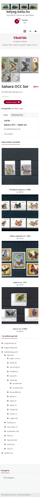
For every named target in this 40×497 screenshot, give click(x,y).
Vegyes (12, 418)
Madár (12, 396)
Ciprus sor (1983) (20, 329)
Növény (9, 444)
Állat (10, 45)
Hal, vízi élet (14, 367)
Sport (9, 449)
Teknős (12, 414)
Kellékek (7, 453)
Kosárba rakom (11, 102)
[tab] (5, 115)
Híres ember (11, 427)
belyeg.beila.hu (18, 11)
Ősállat (12, 410)
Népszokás (11, 440)
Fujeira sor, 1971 (20, 282)
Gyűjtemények (9, 343)
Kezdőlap (16, 41)
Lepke (15, 45)
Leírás (5, 115)
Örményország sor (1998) (20, 189)
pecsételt (22, 45)
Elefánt (12, 363)
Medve (12, 405)
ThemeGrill (11, 495)
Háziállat (13, 371)
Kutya (12, 376)
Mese (9, 436)
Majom (12, 401)
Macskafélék (14, 392)
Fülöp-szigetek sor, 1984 (20, 236)
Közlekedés (11, 431)
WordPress (28, 495)
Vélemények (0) (16, 115)
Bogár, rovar (14, 358)
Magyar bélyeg (9, 348)
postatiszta (16, 388)
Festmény (10, 423)
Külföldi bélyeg (9, 352)
